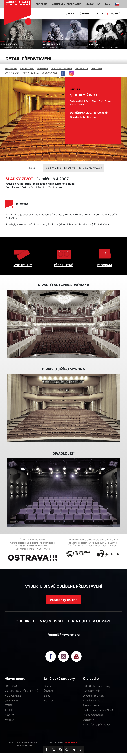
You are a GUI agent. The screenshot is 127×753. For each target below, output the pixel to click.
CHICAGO (52, 44)
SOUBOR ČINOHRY (61, 68)
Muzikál (48, 700)
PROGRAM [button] (41, 4)
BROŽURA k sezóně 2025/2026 (40, 73)
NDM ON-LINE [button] (93, 4)
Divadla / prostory (93, 695)
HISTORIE (96, 68)
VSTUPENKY (23, 265)
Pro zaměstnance (93, 714)
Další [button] (107, 4)
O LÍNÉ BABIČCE (10, 44)
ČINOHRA (85, 13)
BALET (101, 13)
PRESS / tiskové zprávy (97, 686)
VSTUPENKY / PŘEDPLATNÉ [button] (66, 4)
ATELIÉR (9, 710)
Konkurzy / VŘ (91, 690)
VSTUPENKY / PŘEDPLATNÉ (21, 690)
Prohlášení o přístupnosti (97, 724)
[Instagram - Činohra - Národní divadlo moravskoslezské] (71, 73)
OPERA (70, 13)
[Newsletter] (74, 750)
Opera (47, 686)
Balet (47, 695)
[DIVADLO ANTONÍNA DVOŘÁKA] (63, 324)
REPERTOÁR (27, 68)
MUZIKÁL (116, 13)
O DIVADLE (11, 700)
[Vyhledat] (67, 750)
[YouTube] (53, 750)
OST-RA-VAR (12, 73)
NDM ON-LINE (13, 695)
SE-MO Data (71, 742)
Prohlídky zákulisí (93, 700)
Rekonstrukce (91, 705)
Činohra (48, 690)
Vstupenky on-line (63, 600)
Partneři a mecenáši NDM (98, 710)
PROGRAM (11, 68)
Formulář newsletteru (63, 635)
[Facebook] (46, 750)
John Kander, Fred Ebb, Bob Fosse (61, 47)
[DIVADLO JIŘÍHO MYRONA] (63, 408)
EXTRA (9, 705)
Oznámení (89, 719)
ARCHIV (9, 714)
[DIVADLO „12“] (63, 492)
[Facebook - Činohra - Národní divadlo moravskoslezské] (63, 73)
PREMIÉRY (42, 68)
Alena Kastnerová (9, 47)
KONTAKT (10, 719)
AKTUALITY (81, 68)
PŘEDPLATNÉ (63, 265)
